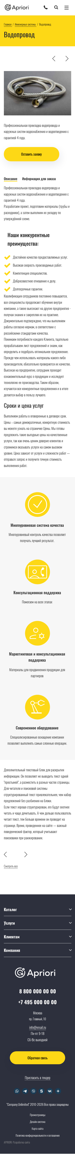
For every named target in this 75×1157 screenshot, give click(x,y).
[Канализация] (67, 58)
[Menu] (66, 7)
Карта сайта (37, 1129)
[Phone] (46, 7)
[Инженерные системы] (63, 58)
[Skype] (42, 1091)
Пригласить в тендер (37, 1077)
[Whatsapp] (17, 1091)
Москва (37, 1012)
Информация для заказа (39, 178)
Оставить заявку (31, 154)
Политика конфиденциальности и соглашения (38, 1135)
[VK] (50, 1091)
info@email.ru (37, 1027)
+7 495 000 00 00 (37, 1002)
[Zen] (58, 1091)
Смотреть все (11, 866)
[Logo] (18, 7)
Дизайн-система (37, 1122)
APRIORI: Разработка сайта (17, 1142)
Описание (10, 178)
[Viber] (33, 1091)
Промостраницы (37, 1115)
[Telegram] (25, 1091)
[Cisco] (53, 58)
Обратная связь (38, 1057)
